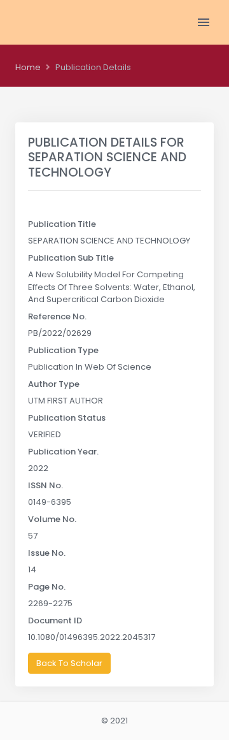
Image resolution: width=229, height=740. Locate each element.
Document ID (55, 620)
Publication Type (63, 350)
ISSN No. (45, 485)
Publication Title (62, 224)
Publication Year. (63, 452)
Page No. (47, 587)
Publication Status (67, 418)
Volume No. (52, 519)
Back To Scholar (69, 663)
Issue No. (47, 553)
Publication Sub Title (71, 258)
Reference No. (57, 316)
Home (28, 67)
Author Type (54, 384)
